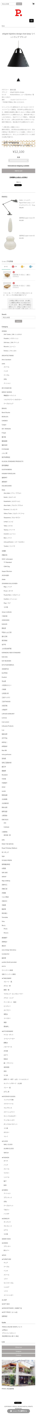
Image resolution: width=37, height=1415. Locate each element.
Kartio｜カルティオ (10, 497)
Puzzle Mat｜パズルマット (12, 595)
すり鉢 (6, 1075)
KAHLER (4, 624)
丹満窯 (4, 893)
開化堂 (4, 628)
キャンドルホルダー (10, 1116)
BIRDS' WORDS (7, 392)
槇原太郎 (4, 734)
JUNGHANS (5, 620)
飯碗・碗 (6, 990)
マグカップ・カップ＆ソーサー (13, 994)
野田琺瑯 (4, 795)
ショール (6, 1177)
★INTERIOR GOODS (8, 1096)
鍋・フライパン (8, 1063)
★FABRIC (5, 1190)
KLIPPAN (4, 673)
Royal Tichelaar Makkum (9, 848)
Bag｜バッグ (8, 587)
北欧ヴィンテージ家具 (9, 974)
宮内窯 (4, 758)
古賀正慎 (4, 705)
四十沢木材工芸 (6, 388)
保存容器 (6, 1067)
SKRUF (4, 876)
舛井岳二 (4, 742)
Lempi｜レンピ (8, 521)
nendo (4, 791)
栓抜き (6, 1059)
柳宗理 (4, 958)
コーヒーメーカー (9, 1038)
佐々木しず (5, 852)
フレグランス (8, 1108)
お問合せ (5, 1330)
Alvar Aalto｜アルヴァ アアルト (13, 505)
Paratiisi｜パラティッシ (11, 338)
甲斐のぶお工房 (6, 632)
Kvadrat (4, 677)
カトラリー (7, 1010)
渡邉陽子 (4, 937)
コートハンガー (8, 1295)
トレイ (6, 1136)
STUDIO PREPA (7, 860)
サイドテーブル (8, 1283)
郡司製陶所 (5, 465)
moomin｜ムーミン (10, 534)
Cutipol (4, 425)
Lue (3, 730)
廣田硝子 (4, 482)
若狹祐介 (4, 942)
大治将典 (4, 799)
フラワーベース (8, 1104)
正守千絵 (4, 738)
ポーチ (6, 1161)
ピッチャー (7, 1006)
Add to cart (18, 171)
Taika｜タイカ (8, 526)
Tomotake (5, 917)
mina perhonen (6, 754)
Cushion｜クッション (10, 599)
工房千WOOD (6, 701)
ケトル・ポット (8, 1034)
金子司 (4, 644)
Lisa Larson (5, 722)
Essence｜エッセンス (10, 509)
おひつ (6, 1055)
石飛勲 (4, 551)
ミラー (6, 1279)
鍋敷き (6, 1042)
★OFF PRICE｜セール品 (9, 1312)
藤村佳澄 (4, 445)
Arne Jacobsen (6, 359)
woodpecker (5, 954)
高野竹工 (4, 885)
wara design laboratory (9, 950)
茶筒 (5, 1071)
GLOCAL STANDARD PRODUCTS (12, 461)
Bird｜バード (8, 538)
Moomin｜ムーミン (10, 346)
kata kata (4, 657)
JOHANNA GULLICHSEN (9, 583)
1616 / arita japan (7, 559)
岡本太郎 (4, 807)
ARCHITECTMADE (8, 355)
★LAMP (4, 1300)
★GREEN (5, 1243)
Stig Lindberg (6, 880)
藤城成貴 (4, 441)
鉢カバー (6, 1250)
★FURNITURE (6, 1259)
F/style (4, 433)
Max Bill (4, 750)
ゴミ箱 (6, 1128)
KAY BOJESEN (6, 661)
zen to (4, 966)
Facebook (18, 1355)
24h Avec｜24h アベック (11, 342)
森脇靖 (4, 771)
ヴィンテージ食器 (7, 970)
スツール (6, 367)
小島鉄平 (4, 709)
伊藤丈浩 (4, 555)
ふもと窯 (4, 453)
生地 (5, 379)
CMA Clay (7, 566)
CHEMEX (5, 420)
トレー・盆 (7, 1087)
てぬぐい (6, 1209)
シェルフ (6, 1287)
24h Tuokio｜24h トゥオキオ (13, 334)
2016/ (3, 787)
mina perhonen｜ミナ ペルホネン (14, 542)
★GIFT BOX (6, 1304)
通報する (18, 182)
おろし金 (6, 1091)
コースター (7, 1018)
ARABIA (4, 331)
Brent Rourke (6, 412)
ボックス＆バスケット (11, 1124)
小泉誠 (4, 689)
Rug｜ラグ (7, 603)
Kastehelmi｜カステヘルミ (12, 501)
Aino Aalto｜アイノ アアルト (12, 493)
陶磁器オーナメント (10, 395)
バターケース (8, 1047)
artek (3, 363)
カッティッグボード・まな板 (13, 1083)
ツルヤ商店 (5, 897)
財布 (5, 1185)
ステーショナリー (9, 1112)
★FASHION (5, 1157)
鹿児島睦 (4, 640)
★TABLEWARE (6, 978)
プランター (7, 1246)
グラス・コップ (8, 998)
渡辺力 (4, 946)
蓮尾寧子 (4, 477)
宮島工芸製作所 (6, 762)
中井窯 (4, 779)
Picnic (5, 928)
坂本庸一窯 (7, 835)
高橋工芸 (4, 889)
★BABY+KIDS (6, 1239)
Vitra (3, 921)
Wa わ (4, 925)
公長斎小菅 (5, 693)
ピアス (6, 1230)
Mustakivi (5, 775)
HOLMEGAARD (7, 486)
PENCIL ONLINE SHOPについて (12, 1327)
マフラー (6, 1173)
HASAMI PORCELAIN (8, 473)
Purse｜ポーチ (8, 591)
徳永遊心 (4, 913)
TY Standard (8, 562)
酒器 (5, 1022)
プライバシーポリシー (9, 1333)
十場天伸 (4, 616)
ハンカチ (6, 1213)
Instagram (18, 1351)
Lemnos (4, 718)
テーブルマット (8, 1205)
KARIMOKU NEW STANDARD (11, 652)
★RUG (4, 1255)
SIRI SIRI (4, 872)
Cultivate (6, 827)
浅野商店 (4, 1316)
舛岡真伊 (4, 746)
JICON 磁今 (5, 575)
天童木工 (4, 901)
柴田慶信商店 (6, 864)
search (19, 4)
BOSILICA (5, 416)
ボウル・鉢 (7, 986)
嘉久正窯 (4, 636)
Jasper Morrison (7, 571)
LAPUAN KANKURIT (8, 714)
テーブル (6, 375)
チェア (6, 1262)
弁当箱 (6, 1051)
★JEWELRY (5, 1218)
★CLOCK (5, 1141)
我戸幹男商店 (6, 457)
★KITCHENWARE (7, 1031)
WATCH (6, 1152)
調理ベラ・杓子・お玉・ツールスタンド (16, 1079)
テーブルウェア (8, 403)
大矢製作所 (5, 803)
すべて (6, 266)
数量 (18, 157)
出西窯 (4, 868)
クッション (7, 383)
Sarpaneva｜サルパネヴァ (12, 517)
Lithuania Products (7, 726)
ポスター (6, 1132)
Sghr (3, 856)
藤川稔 (4, 437)
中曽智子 (4, 783)
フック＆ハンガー (9, 1120)
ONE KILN (5, 819)
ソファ (6, 1291)
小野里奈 (4, 815)
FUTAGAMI (5, 449)
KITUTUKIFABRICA (8, 665)
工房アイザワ (6, 697)
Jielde (3, 579)
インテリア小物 (8, 1099)
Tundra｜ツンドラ (9, 546)
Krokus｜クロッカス (10, 350)
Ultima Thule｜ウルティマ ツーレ (14, 513)
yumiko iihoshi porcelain (9, 962)
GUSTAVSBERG (7, 469)
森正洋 (4, 766)
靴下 (5, 1181)
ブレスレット (8, 1226)
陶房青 (4, 909)
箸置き (6, 1014)
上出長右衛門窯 (6, 648)
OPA (3, 840)
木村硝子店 (5, 669)
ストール (6, 1169)
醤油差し (6, 1026)
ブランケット (8, 1197)
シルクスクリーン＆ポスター (13, 399)
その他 (6, 607)
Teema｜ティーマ (9, 530)
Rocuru (6, 933)
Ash (5, 823)
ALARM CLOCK (9, 1148)
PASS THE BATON (7, 844)
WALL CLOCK (8, 1144)
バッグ (6, 1165)
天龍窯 (4, 905)
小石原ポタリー (6, 685)
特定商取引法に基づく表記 (10, 1336)
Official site (18, 1347)
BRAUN (4, 408)
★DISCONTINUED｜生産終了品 (12, 1308)
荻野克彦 (4, 811)
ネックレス (7, 1222)
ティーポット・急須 (10, 1002)
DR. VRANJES (6, 429)
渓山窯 (4, 681)
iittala (3, 490)
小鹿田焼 (4, 832)
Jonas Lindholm (7, 612)
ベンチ (6, 371)
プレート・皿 (8, 981)
